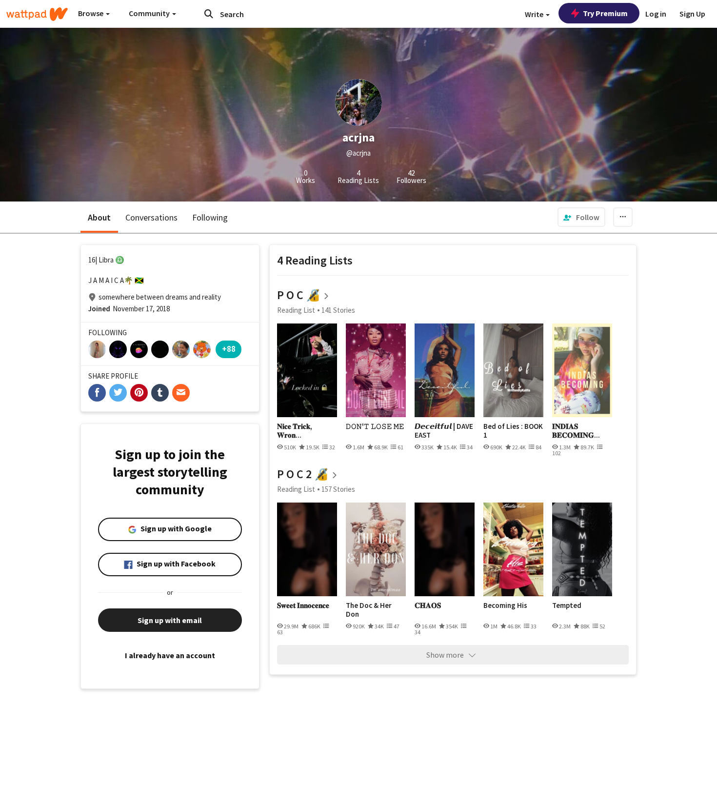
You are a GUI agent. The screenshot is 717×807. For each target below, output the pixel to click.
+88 (229, 348)
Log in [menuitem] (655, 14)
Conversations (151, 217)
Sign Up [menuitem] (692, 14)
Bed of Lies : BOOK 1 (513, 430)
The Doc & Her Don (369, 609)
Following (210, 217)
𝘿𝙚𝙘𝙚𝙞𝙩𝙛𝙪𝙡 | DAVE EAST (444, 430)
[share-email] (181, 393)
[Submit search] (208, 13)
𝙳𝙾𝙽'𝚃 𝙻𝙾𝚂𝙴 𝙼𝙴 (375, 426)
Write (535, 14)
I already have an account (170, 655)
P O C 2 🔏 (303, 474)
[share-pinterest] (139, 393)
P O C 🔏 (298, 295)
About (99, 217)
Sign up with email (170, 620)
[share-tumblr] (160, 393)
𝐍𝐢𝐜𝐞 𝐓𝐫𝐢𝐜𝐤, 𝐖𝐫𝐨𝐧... (294, 430)
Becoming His (505, 605)
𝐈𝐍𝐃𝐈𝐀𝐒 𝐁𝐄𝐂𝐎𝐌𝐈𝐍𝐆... (576, 430)
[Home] (37, 14)
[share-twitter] (118, 393)
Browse (91, 13)
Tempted (566, 605)
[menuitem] (581, 217)
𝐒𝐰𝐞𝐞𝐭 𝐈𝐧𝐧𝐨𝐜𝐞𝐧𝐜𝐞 (303, 605)
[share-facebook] (97, 393)
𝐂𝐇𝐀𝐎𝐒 (428, 605)
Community (150, 13)
